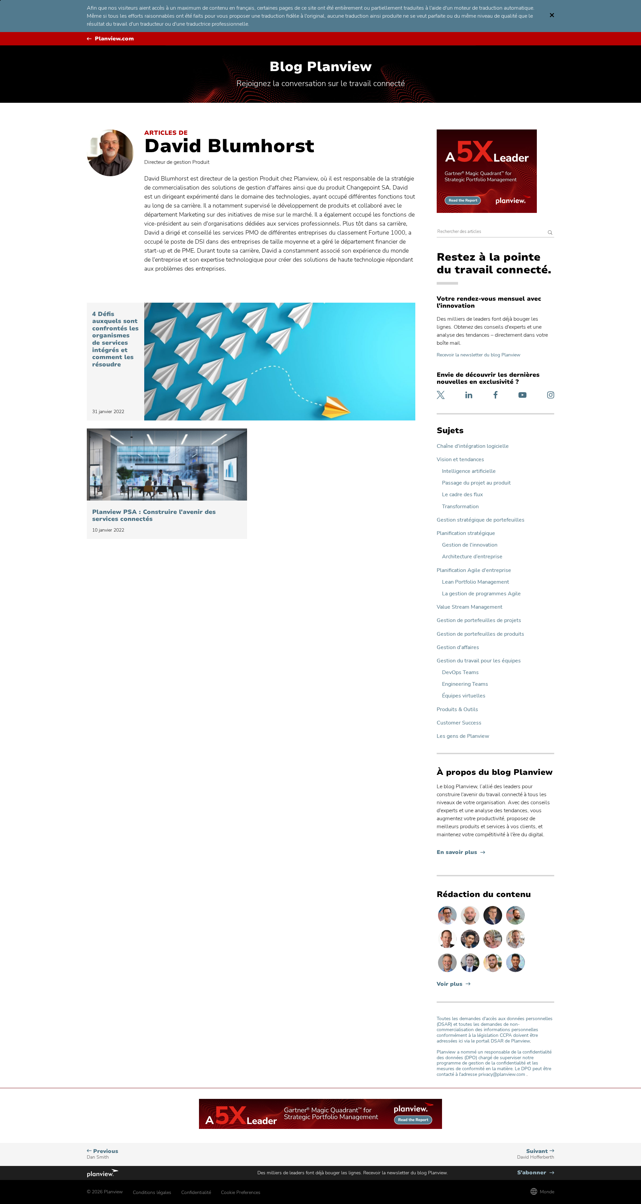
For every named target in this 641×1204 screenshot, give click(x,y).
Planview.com (114, 39)
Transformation (460, 507)
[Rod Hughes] (470, 971)
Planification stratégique (466, 533)
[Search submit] (550, 233)
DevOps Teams (460, 672)
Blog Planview (320, 67)
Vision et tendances (460, 460)
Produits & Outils (457, 709)
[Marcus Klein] (448, 924)
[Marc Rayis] (470, 924)
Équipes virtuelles (463, 696)
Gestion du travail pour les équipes (479, 661)
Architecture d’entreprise (472, 557)
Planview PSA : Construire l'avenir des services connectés (154, 516)
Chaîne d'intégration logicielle (473, 446)
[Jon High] (493, 971)
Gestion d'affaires (458, 647)
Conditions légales (152, 1192)
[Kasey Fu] (470, 948)
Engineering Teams (465, 684)
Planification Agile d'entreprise (474, 570)
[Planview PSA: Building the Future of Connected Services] (167, 464)
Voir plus (449, 984)
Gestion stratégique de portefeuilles (480, 520)
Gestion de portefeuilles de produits (480, 634)
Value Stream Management (469, 607)
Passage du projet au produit (476, 483)
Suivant (535, 1154)
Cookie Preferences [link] (240, 1192)
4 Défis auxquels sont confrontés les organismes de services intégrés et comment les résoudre (115, 339)
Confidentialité (196, 1192)
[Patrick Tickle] (515, 948)
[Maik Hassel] (493, 924)
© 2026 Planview (105, 1192)
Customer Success (459, 723)
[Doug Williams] (448, 948)
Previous (102, 1154)
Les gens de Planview (463, 736)
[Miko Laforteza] (515, 971)
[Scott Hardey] (448, 971)
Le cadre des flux (462, 495)
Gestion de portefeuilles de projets (479, 620)
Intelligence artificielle (469, 471)
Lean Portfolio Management (475, 582)
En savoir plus (461, 852)
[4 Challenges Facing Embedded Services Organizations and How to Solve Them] (279, 361)
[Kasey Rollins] (493, 948)
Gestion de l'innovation (469, 545)
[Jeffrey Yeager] (515, 924)
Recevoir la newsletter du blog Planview (478, 355)
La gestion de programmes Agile (481, 594)
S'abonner (535, 1173)
